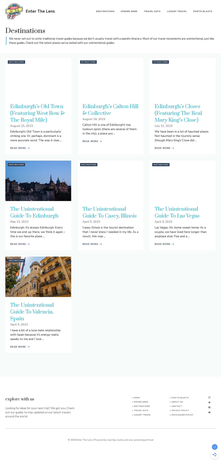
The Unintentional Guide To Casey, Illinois (110, 212)
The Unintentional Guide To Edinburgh (34, 212)
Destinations (105, 11)
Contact (177, 406)
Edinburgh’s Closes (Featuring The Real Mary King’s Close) (178, 113)
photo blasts (180, 398)
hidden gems (141, 402)
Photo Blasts (202, 11)
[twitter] (209, 402)
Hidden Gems (129, 11)
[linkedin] (209, 412)
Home (137, 398)
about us (177, 402)
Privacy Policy (180, 410)
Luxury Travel (177, 11)
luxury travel (142, 415)
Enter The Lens (40, 11)
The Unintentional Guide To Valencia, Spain (32, 312)
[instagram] (209, 398)
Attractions (88, 62)
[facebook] (209, 407)
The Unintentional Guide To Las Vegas (177, 212)
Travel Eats (152, 11)
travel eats (141, 410)
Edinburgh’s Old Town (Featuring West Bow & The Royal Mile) (37, 113)
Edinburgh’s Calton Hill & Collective (110, 110)
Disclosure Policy (182, 415)
